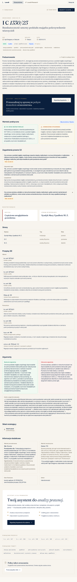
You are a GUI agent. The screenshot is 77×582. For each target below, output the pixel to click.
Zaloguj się (71, 2)
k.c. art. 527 (8, 539)
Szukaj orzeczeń (8, 9)
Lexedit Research (32, 2)
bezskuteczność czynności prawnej (25, 553)
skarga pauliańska (10, 550)
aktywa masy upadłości (47, 553)
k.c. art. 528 (20, 539)
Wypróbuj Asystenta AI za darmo (20, 522)
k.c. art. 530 (33, 539)
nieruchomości (67, 550)
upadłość (22, 550)
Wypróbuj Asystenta (60, 100)
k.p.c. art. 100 (46, 539)
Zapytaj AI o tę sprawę (65, 9)
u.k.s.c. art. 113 (61, 539)
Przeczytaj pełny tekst (12, 570)
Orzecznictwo (18, 2)
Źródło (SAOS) (52, 9)
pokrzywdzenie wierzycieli (37, 550)
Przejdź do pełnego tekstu (68, 57)
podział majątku (54, 550)
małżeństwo (7, 553)
